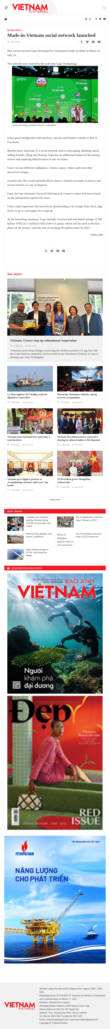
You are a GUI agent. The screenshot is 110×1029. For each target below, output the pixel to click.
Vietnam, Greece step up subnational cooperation (43, 340)
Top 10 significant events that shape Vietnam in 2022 (89, 519)
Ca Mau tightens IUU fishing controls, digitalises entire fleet (27, 396)
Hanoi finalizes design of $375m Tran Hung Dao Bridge (37, 552)
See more (14, 274)
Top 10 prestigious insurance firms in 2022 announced (89, 535)
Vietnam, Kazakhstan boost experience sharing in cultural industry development (78, 438)
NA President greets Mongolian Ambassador (73, 481)
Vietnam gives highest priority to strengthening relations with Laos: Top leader (27, 482)
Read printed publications (27, 568)
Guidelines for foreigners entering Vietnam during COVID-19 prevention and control (38, 521)
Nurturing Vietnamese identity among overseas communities (77, 396)
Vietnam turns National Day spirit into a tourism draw (28, 438)
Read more (55, 499)
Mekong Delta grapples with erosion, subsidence (39, 535)
